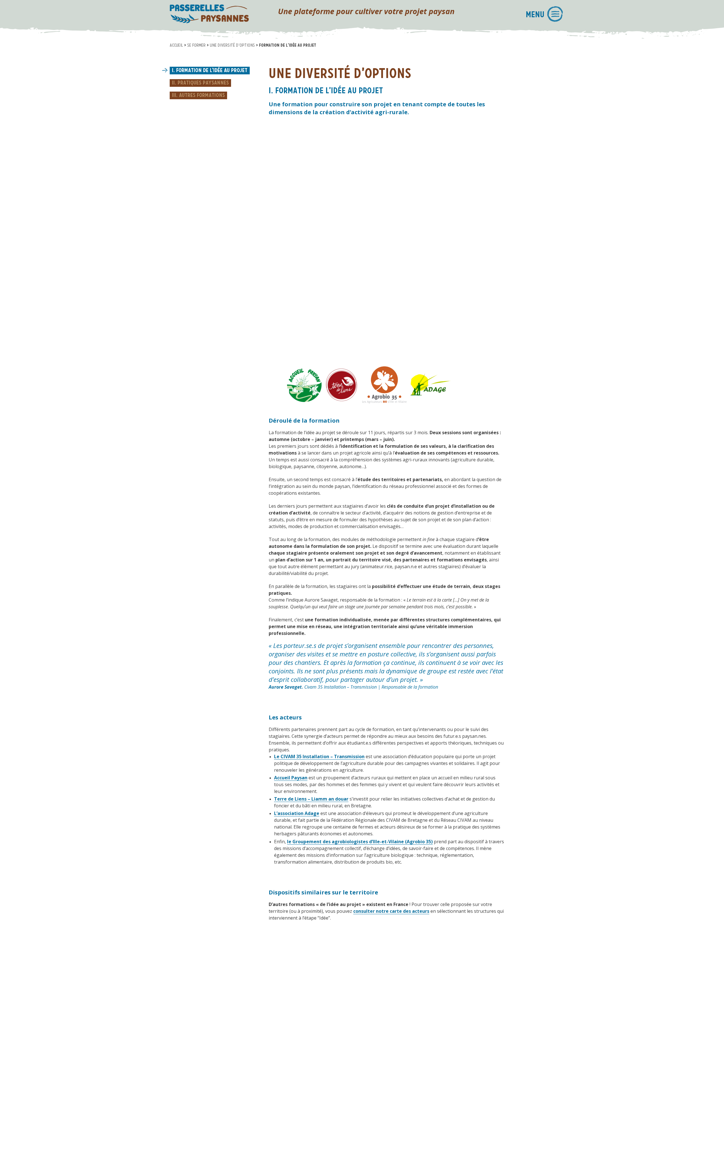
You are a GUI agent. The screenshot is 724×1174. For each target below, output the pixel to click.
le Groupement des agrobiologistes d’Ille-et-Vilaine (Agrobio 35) (360, 841)
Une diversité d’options (232, 46)
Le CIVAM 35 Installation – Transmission (319, 756)
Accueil (176, 46)
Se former (196, 46)
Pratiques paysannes (203, 83)
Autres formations (202, 95)
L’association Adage (296, 813)
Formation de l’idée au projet (211, 70)
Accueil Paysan (290, 778)
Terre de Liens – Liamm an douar (311, 799)
